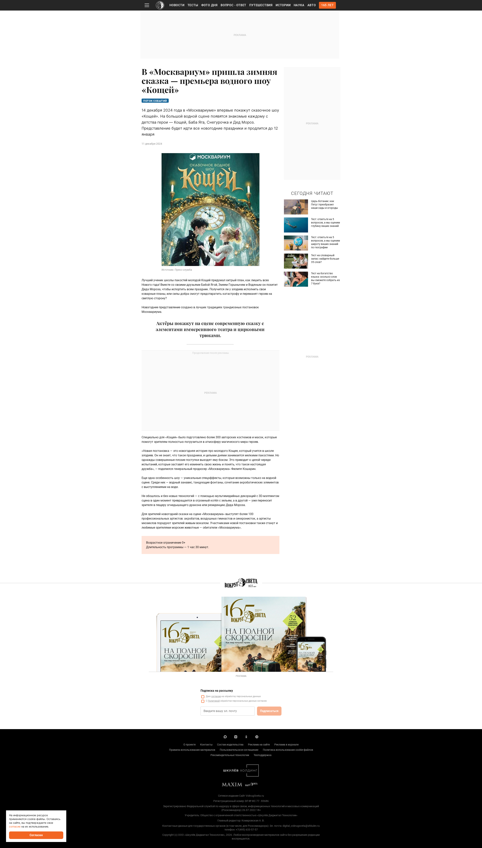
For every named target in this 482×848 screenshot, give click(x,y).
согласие (216, 696)
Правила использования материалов (192, 749)
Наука (299, 5)
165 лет (327, 5)
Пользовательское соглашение (239, 749)
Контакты (206, 744)
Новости (177, 5)
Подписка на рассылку (217, 690)
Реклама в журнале (286, 744)
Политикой (214, 701)
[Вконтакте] (235, 736)
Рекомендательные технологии (229, 755)
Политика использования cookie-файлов (288, 749)
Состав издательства (230, 744)
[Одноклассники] (246, 736)
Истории (283, 5)
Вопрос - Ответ (233, 5)
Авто (311, 5)
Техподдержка (263, 755)
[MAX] (225, 736)
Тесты (193, 5)
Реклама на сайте (259, 744)
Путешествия (261, 5)
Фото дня (209, 5)
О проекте (189, 744)
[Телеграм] (256, 736)
